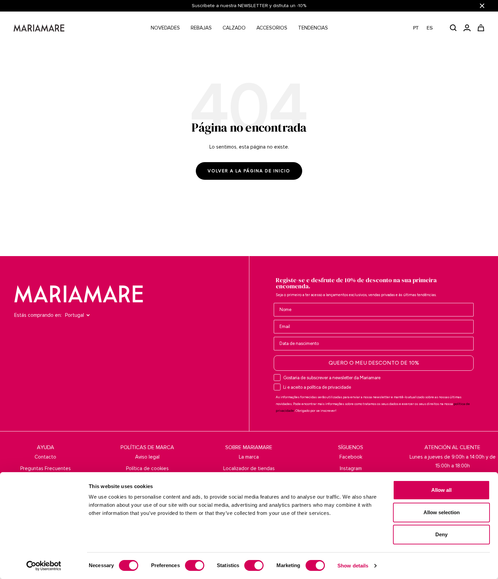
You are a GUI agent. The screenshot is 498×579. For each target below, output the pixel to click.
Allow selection (441, 512)
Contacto (45, 457)
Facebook (350, 457)
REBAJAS (201, 28)
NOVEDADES (165, 28)
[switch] (194, 565)
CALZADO (234, 28)
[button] (426, 28)
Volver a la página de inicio (249, 171)
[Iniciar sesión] (467, 27)
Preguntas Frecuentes (45, 468)
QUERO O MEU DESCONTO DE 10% (374, 363)
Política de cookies (147, 468)
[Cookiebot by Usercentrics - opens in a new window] (44, 566)
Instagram (351, 468)
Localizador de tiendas (249, 468)
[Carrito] (480, 27)
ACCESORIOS (271, 28)
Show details (352, 565)
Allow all (441, 490)
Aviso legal (147, 457)
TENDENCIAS (313, 28)
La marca (249, 457)
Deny (441, 534)
